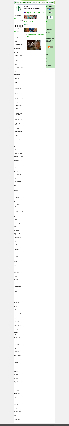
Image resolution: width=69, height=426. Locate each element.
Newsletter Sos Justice (17, 283)
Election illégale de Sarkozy (17, 157)
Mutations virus (16, 279)
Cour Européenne (16, 127)
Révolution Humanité (16, 351)
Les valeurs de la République (18, 245)
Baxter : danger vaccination (17, 57)
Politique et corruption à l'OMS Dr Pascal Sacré (32, 8)
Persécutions (16, 306)
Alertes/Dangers (16, 41)
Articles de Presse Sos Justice (18, 45)
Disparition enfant (16, 145)
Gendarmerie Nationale (17, 194)
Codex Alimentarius (16, 78)
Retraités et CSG (16, 348)
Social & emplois (16, 362)
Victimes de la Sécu (16, 401)
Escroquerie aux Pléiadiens (17, 170)
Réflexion (15, 340)
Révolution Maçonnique (17, 352)
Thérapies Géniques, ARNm (18, 119)
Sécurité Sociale (16, 359)
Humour (15, 220)
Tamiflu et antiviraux (16, 371)
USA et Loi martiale (16, 390)
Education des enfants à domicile (18, 156)
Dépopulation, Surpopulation (19, 132)
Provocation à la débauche (17, 329)
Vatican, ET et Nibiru (16, 400)
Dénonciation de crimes (17, 138)
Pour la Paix (15, 322)
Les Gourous (16, 241)
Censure (15, 71)
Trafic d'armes (16, 381)
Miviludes (15, 275)
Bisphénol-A (15, 63)
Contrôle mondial (16, 93)
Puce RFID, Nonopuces (17, 332)
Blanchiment (15, 64)
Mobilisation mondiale (17, 276)
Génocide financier (16, 197)
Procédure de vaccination (17, 325)
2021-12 (47, 51)
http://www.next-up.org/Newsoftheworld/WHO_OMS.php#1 (31, 25)
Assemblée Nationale (17, 48)
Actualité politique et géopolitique (18, 38)
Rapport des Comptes (17, 337)
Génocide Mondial (17, 200)
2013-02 (47, 61)
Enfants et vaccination (17, 163)
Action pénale (16, 37)
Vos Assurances (16, 407)
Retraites (15, 347)
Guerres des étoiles (16, 215)
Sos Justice (15, 365)
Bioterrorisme (17, 101)
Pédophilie (15, 305)
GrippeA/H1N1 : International (18, 210)
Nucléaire (15, 291)
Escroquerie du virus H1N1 (17, 174)
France (15, 185)
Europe (15, 178)
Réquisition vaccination (17, 344)
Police (15, 318)
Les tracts (15, 244)
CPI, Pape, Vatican (16, 128)
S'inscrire (51, 9)
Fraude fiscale (16, 190)
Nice (14, 287)
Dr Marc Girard (16, 149)
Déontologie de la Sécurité (17, 139)
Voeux (15, 405)
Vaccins (15, 397)
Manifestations (16, 261)
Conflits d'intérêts (16, 82)
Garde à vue (15, 193)
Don (14, 146)
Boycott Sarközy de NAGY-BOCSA (18, 67)
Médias (15, 265)
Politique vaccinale (16, 321)
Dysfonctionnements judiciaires (18, 153)
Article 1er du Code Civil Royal (18, 44)
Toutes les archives (48, 65)
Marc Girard (15, 262)
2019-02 (47, 58)
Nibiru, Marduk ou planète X (17, 286)
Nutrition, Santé (16, 292)
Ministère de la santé (16, 272)
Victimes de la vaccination (18, 394)
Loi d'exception (16, 256)
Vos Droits (15, 408)
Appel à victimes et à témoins (19, 98)
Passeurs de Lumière (17, 419)
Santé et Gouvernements (17, 355)
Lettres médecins (16, 249)
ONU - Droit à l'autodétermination (18, 298)
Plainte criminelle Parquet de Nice (18, 313)
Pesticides (15, 309)
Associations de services (17, 51)
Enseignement (16, 164)
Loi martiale (15, 257)
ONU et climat (16, 299)
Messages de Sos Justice (17, 269)
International (15, 226)
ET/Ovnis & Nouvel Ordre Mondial (18, 175)
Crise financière (16, 135)
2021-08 (47, 54)
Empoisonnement (16, 160)
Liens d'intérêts (16, 253)
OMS (15, 295)
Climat (15, 75)
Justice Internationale (17, 233)
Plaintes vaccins (16, 317)
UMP (14, 385)
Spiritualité (15, 366)
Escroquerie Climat (16, 171)
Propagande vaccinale (17, 328)
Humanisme (15, 219)
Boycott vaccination (16, 68)
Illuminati (15, 415)
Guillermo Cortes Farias (17, 216)
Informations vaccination (17, 223)
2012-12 (47, 62)
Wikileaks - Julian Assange (17, 411)
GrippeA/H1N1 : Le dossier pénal (18, 211)
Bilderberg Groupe (17, 204)
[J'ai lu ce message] (67, 425)
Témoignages (16, 374)
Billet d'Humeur (16, 60)
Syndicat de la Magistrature (17, 370)
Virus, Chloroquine (16, 404)
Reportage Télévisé (16, 341)
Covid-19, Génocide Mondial (18, 131)
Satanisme (15, 358)
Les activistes (16, 240)
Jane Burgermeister (16, 230)
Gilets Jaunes (16, 201)
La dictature (15, 234)
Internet (15, 227)
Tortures (15, 377)
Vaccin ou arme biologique (17, 393)
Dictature (15, 142)
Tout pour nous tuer (16, 378)
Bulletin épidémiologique (18, 102)
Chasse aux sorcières (17, 74)
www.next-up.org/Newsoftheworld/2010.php (31, 21)
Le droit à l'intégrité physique (17, 237)
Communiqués (16, 81)
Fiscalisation (15, 182)
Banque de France (16, 52)
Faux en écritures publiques (17, 181)
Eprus (15, 167)
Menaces (15, 268)
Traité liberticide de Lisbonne (17, 382)
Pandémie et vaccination (17, 302)
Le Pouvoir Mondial (16, 416)
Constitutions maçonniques (17, 88)
